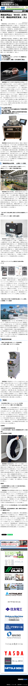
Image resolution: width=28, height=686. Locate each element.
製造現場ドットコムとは (23, 0)
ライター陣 (16, 0)
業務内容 (12, 0)
